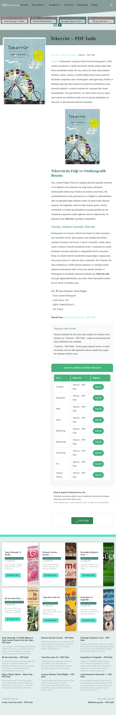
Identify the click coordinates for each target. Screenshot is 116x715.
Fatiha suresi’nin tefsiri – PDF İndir (79, 317)
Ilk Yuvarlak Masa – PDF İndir (15, 657)
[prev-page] (55, 25)
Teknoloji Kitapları (51, 558)
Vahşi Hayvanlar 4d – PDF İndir (55, 657)
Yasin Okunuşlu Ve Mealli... (14, 21)
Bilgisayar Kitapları (14, 558)
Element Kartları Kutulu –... (43, 21)
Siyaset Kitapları (88, 603)
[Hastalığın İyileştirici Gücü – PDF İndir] (108, 564)
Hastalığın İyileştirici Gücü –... (72, 21)
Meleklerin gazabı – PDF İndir (101, 702)
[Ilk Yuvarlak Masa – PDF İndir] (32, 609)
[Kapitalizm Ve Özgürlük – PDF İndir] (108, 609)
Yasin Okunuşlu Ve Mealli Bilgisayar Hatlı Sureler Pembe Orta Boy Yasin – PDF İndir (18, 640)
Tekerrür (55, 61)
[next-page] (60, 25)
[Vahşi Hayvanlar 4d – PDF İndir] (70, 609)
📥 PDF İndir (82, 520)
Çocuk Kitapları (50, 603)
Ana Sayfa (55, 55)
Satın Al (98, 387)
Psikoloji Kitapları (68, 55)
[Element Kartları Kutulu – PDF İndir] (70, 564)
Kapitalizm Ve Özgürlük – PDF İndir (96, 657)
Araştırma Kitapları (14, 602)
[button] (111, 4)
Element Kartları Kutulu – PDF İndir (57, 638)
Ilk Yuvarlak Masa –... (101, 21)
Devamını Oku (13, 575)
